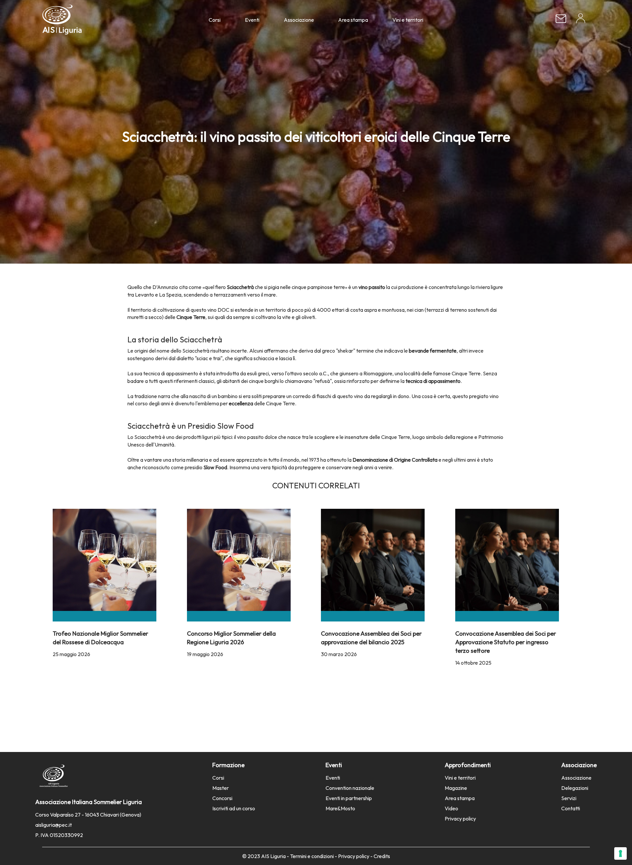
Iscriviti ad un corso (233, 808)
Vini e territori (407, 19)
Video (451, 808)
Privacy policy (460, 818)
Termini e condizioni (312, 856)
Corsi (215, 19)
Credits (382, 856)
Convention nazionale (350, 788)
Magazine (456, 788)
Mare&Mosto (340, 808)
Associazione (299, 19)
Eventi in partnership (349, 798)
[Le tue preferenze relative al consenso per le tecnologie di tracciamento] (620, 853)
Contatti (570, 808)
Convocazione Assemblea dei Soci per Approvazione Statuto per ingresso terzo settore (505, 641)
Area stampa (353, 19)
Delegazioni (574, 788)
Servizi (568, 798)
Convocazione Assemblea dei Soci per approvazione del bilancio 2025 (371, 637)
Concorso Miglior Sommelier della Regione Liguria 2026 (231, 637)
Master (220, 788)
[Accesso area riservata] (580, 21)
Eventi (252, 19)
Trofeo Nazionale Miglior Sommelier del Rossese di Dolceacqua (100, 637)
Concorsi (222, 798)
